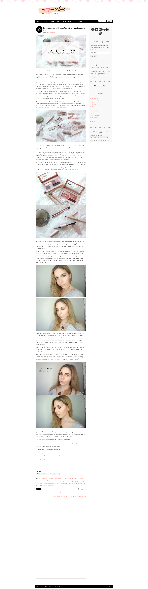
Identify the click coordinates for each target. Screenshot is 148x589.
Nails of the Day (61, 21)
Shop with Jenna (94, 117)
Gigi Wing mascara (47, 483)
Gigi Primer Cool (79, 481)
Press (46, 21)
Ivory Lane (92, 113)
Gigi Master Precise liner (68, 481)
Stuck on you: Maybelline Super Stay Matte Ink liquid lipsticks (52, 453)
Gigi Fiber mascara (72, 480)
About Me (39, 21)
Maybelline (59, 483)
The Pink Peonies (94, 121)
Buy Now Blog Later (94, 100)
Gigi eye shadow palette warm (46, 480)
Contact (81, 21)
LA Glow (54, 483)
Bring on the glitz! (42, 459)
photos (43, 485)
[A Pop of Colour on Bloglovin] (100, 86)
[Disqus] (61, 518)
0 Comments (83, 489)
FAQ (74, 21)
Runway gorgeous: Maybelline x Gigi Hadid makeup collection (64, 29)
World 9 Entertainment (95, 124)
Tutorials (52, 21)
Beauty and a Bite (94, 98)
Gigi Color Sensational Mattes (56, 478)
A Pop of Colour (45, 586)
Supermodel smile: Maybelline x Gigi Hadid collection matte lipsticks (69, 496)
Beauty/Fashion (52, 32)
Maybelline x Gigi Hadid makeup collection (72, 483)
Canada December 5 (44, 478)
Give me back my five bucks (96, 109)
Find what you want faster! (96, 135)
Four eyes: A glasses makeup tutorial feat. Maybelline (50, 455)
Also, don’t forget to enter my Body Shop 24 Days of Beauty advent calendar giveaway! (56, 443)
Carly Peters (93, 102)
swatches (51, 485)
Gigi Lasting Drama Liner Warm (55, 481)
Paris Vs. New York (94, 115)
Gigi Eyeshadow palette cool (60, 480)
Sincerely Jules (93, 119)
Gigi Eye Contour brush (69, 478)
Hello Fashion (93, 111)
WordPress (59, 586)
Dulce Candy (93, 104)
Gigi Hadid (79, 480)
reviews (47, 485)
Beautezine (93, 96)
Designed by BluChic (110, 586)
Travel (70, 21)
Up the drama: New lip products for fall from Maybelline (51, 457)
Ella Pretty (92, 106)
